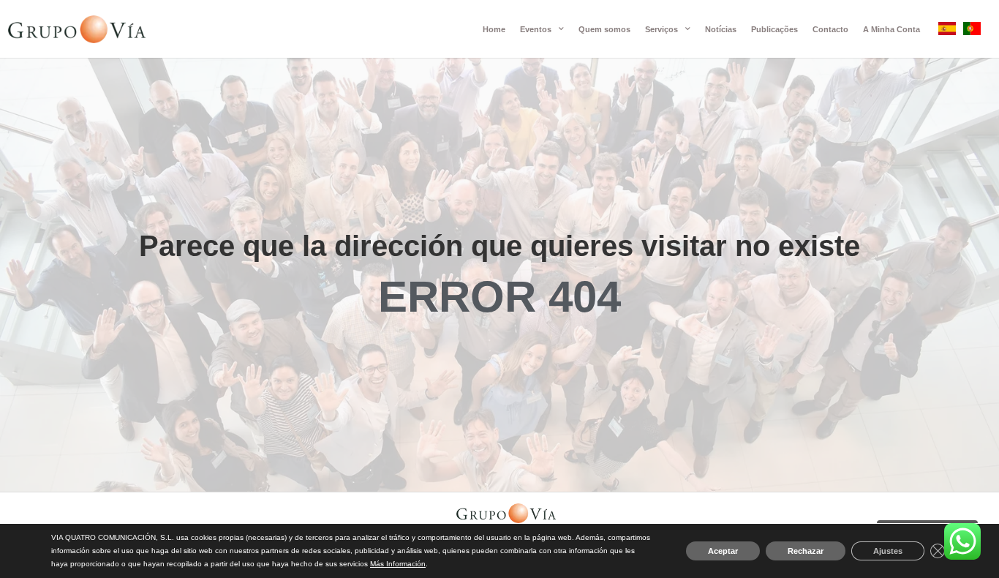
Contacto (830, 29)
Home (494, 29)
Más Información (398, 564)
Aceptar (723, 551)
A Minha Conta (891, 29)
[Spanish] (947, 31)
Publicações (774, 29)
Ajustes (887, 551)
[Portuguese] (972, 31)
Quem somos (604, 29)
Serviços (661, 29)
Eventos (535, 29)
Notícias (720, 29)
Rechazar (805, 551)
